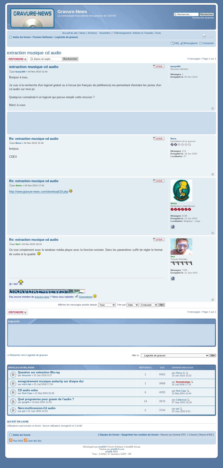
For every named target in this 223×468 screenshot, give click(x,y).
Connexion (208, 43)
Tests (158, 33)
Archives (92, 33)
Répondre (12, 57)
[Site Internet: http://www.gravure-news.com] (173, 278)
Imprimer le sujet (204, 36)
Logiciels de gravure (66, 37)
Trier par (122, 304)
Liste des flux (34, 440)
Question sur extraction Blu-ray (39, 372)
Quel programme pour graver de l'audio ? (46, 399)
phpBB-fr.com (117, 449)
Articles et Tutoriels (143, 33)
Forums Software (42, 37)
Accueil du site (70, 33)
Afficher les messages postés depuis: (78, 304)
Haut (212, 108)
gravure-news (42, 296)
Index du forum (21, 37)
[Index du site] (32, 17)
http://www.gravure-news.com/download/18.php (38, 191)
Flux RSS (17, 440)
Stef (17, 244)
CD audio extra (28, 390)
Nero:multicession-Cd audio (37, 408)
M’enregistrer (191, 43)
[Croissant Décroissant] (152, 304)
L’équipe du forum (108, 434)
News (82, 33)
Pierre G (180, 373)
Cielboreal (181, 399)
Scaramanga (183, 382)
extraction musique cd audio (34, 52)
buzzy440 (20, 71)
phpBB (101, 447)
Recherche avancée (203, 17)
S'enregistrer (86, 296)
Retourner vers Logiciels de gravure (29, 355)
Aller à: (135, 355)
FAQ (176, 43)
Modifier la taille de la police (211, 36)
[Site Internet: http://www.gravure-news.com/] (173, 227)
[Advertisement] (111, 122)
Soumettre (104, 33)
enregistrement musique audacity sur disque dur (51, 381)
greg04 (25, 402)
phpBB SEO (111, 451)
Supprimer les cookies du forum (140, 434)
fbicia (18, 143)
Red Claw (27, 393)
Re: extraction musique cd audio (33, 138)
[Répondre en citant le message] (159, 66)
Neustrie (26, 375)
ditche (18, 185)
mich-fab (26, 384)
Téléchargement (122, 33)
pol (23, 411)
